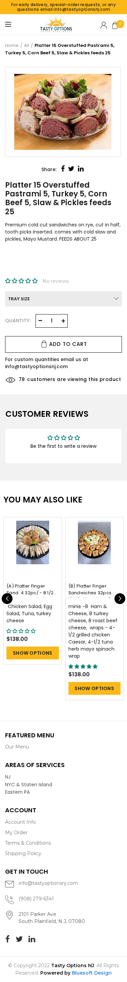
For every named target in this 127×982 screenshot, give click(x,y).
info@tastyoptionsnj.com (48, 883)
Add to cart (68, 344)
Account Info (20, 822)
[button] (22, 281)
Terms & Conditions (28, 843)
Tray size (19, 299)
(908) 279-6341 (36, 899)
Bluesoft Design (92, 973)
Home (12, 45)
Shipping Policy (23, 853)
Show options (32, 653)
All (26, 45)
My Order (16, 832)
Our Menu (17, 747)
